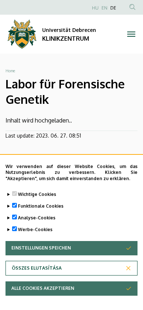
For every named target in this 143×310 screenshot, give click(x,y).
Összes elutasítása (37, 268)
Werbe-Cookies (35, 229)
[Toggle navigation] (131, 34)
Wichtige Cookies (37, 194)
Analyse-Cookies (36, 217)
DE (113, 8)
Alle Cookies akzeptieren (42, 288)
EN (104, 8)
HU (95, 8)
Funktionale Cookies (40, 206)
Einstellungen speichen (41, 248)
